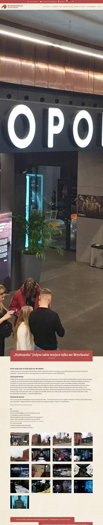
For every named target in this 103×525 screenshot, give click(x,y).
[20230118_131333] (19, 445)
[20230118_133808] (62, 492)
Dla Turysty (82, 6)
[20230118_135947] (41, 477)
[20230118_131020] (62, 445)
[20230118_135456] (62, 477)
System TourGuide (91, 6)
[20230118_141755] (83, 461)
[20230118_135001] (19, 492)
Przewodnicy (55, 6)
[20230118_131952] (19, 508)
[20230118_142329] (62, 461)
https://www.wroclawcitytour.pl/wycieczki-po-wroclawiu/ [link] (26, 421)
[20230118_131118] (41, 445)
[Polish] (67, 1)
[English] (71, 1)
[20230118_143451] (41, 461)
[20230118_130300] (19, 461)
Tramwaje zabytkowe (68, 6)
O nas (99, 6)
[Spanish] (73, 1)
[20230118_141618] (19, 477)
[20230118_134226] (41, 492)
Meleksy (76, 6)
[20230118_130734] (83, 445)
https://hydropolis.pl (26, 405)
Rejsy (60, 6)
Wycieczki (47, 6)
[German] (69, 1)
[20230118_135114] (83, 477)
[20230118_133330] (83, 492)
